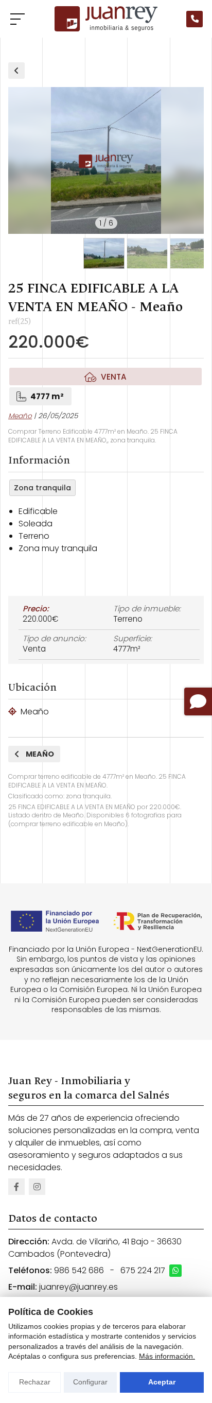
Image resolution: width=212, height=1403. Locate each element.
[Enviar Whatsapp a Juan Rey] (175, 1270)
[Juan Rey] (106, 18)
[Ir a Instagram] (37, 1186)
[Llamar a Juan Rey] (194, 19)
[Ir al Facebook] (16, 1186)
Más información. (167, 1356)
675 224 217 (142, 1270)
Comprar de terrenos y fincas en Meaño (16, 70)
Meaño (20, 416)
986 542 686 (79, 1270)
